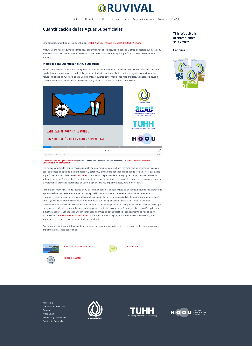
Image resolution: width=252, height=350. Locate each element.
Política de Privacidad (53, 320)
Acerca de (162, 19)
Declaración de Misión (54, 306)
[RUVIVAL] (126, 8)
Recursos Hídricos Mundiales (78, 246)
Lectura (115, 19)
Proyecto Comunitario (143, 19)
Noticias (77, 19)
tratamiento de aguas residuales (72, 215)
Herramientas (91, 19)
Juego (126, 19)
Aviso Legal (48, 313)
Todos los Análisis (73, 257)
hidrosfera (80, 175)
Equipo (46, 310)
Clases (105, 19)
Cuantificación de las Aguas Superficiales (60, 161)
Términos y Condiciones (55, 317)
